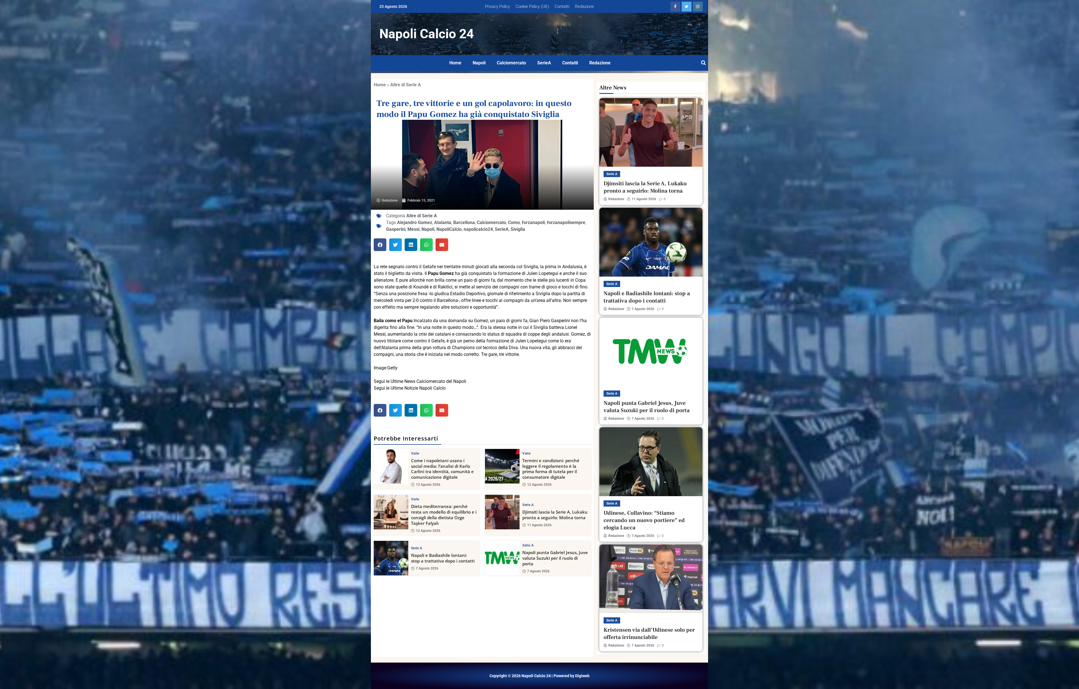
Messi (413, 229)
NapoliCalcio (449, 229)
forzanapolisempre (566, 222)
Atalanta (442, 222)
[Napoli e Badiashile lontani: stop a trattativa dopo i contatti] (391, 558)
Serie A (527, 505)
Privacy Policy (497, 6)
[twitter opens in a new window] (687, 7)
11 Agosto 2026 (539, 525)
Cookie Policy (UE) (532, 6)
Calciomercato (511, 62)
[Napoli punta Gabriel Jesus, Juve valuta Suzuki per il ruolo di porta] (502, 558)
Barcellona (464, 222)
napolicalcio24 (478, 229)
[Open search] (703, 63)
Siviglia (518, 229)
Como (514, 222)
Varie (415, 453)
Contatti (562, 6)
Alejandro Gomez (414, 222)
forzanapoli (533, 222)
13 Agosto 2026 (428, 484)
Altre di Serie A (405, 84)
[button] (380, 244)
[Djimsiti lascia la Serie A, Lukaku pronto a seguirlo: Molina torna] (502, 512)
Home (455, 62)
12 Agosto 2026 (539, 484)
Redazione (584, 6)
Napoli (479, 62)
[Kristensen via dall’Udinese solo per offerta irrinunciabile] (650, 579)
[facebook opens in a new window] (675, 7)
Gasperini (395, 229)
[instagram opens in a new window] (698, 7)
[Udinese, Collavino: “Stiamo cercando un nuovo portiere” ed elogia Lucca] (650, 461)
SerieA (544, 62)
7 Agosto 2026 (427, 568)
